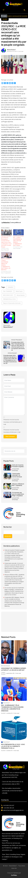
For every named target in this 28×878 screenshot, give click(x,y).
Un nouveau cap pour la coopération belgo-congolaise (18, 494)
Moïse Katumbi (21, 295)
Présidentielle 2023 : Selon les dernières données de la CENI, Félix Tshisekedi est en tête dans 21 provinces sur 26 (10, 359)
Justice (3, 672)
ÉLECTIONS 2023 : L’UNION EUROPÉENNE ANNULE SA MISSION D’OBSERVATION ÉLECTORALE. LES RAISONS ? (5, 264)
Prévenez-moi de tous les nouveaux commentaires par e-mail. (13, 422)
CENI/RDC (10, 287)
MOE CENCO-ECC (8, 295)
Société (5, 19)
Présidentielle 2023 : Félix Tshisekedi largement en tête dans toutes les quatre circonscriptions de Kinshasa (17, 346)
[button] (24, 10)
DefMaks (14, 875)
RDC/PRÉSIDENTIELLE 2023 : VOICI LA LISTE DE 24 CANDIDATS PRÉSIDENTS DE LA (13, 746)
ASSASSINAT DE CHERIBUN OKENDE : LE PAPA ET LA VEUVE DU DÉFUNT (13, 669)
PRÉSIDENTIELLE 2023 (9, 299)
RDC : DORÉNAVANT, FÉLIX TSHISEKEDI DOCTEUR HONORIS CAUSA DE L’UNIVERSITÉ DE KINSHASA (12, 708)
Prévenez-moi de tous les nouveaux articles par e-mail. (12, 431)
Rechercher (8, 527)
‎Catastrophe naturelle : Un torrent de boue (17, 475)
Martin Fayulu (19, 291)
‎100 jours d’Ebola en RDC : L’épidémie (18, 484)
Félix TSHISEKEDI (7, 291)
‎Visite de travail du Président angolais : (18, 465)
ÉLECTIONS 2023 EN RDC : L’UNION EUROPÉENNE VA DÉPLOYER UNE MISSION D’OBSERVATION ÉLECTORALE (18, 240)
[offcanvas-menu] (3, 10)
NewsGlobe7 (6, 702)
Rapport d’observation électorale (12, 303)
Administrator (6, 665)
